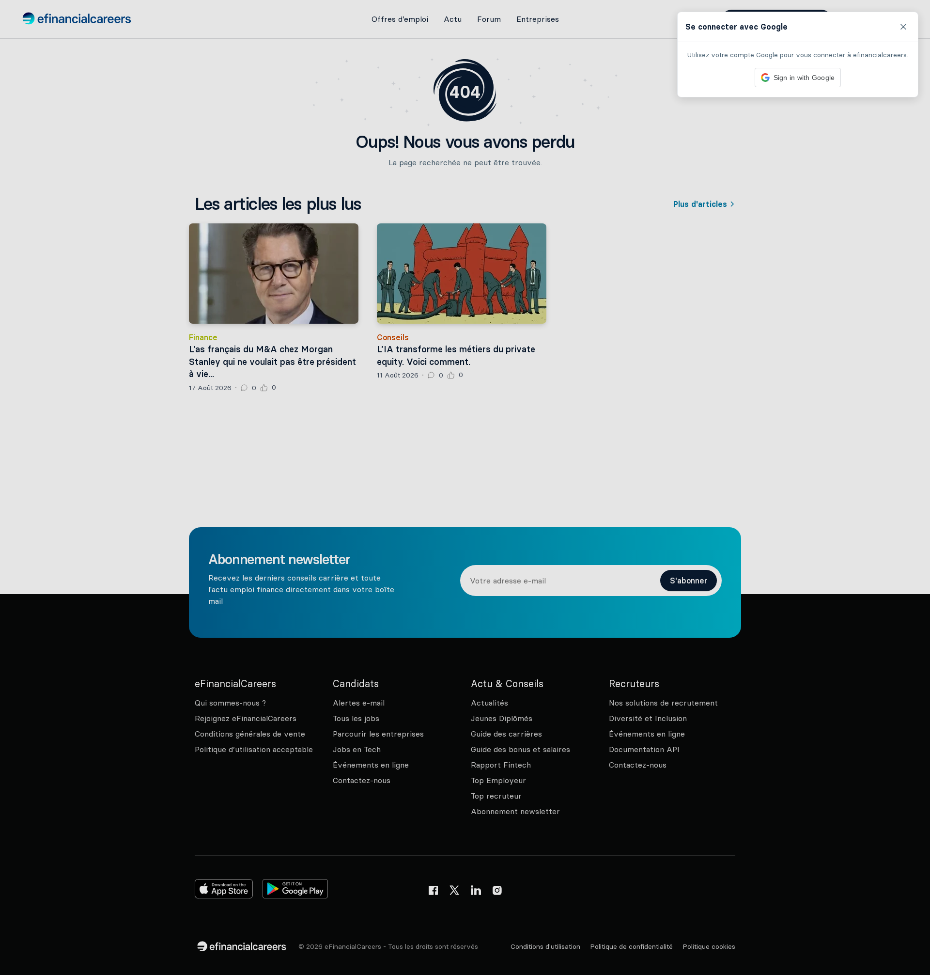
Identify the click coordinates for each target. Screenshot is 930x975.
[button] (465, 487)
